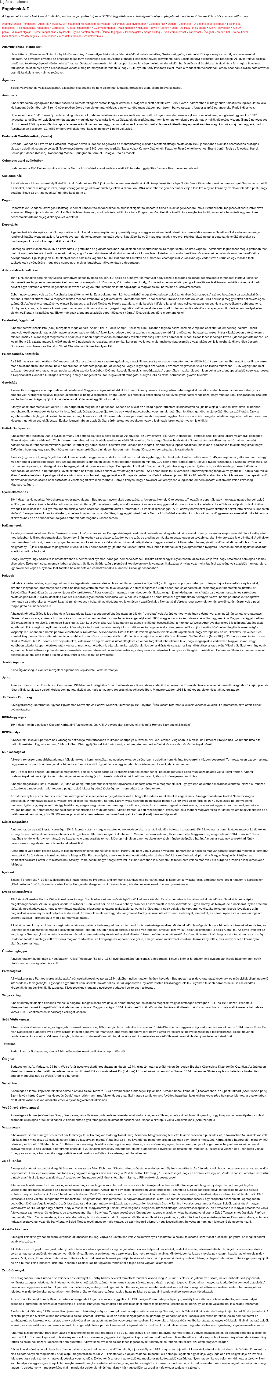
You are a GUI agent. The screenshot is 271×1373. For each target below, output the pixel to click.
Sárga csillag (152, 32)
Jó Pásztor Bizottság (193, 27)
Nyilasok (64, 32)
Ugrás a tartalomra (14, 2)
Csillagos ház (157, 23)
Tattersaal (195, 32)
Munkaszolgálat (21, 32)
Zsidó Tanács (48, 36)
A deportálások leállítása (209, 23)
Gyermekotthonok (105, 27)
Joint (175, 27)
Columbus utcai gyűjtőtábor (129, 23)
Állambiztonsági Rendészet (19, 23)
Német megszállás (44, 32)
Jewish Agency (160, 27)
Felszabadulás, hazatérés (33, 27)
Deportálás (185, 23)
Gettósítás (58, 27)
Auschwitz (58, 23)
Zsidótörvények (93, 36)
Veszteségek (29, 36)
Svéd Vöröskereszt (174, 32)
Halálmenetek (126, 27)
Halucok (143, 27)
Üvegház (209, 32)
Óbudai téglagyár (112, 32)
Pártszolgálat (133, 32)
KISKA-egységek (219, 27)
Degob (172, 23)
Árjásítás (43, 23)
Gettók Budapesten (79, 27)
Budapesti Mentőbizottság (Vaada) (89, 23)
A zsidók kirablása (70, 36)
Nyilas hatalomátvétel (85, 32)
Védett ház (224, 32)
